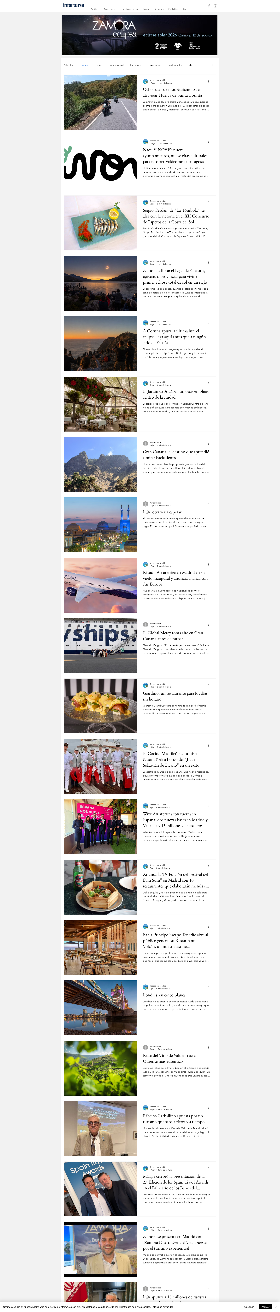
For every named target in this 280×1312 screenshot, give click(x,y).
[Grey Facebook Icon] (209, 6)
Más (191, 64)
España (99, 64)
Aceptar (265, 1306)
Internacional (117, 64)
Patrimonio (136, 64)
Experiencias (155, 64)
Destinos (84, 64)
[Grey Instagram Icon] (215, 6)
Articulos (68, 64)
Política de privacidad (162, 1306)
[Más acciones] (209, 81)
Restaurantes (175, 64)
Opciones (249, 1306)
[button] (211, 65)
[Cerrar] (276, 1306)
